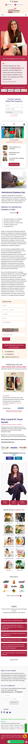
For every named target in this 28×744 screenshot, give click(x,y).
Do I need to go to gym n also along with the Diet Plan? (14, 653)
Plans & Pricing (20, 4)
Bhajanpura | (22, 725)
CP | (16, 728)
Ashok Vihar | (11, 725)
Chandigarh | (24, 727)
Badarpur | (17, 725)
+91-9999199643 (9, 351)
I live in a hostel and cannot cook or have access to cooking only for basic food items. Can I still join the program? (13, 646)
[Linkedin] (17, 1)
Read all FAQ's (14, 660)
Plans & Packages (14, 164)
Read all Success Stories (14, 411)
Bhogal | (12, 727)
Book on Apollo (18, 458)
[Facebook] (10, 1)
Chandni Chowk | (4, 728)
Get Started (9, 4)
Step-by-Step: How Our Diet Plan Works (13, 620)
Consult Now (13, 212)
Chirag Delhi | (12, 728)
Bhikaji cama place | (5, 727)
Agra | (2, 725)
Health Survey (26, 728)
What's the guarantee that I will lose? (12, 640)
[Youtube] (14, 1)
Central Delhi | (17, 727)
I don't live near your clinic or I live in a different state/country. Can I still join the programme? (12, 627)
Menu (13, 15)
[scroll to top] (26, 742)
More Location (21, 728)
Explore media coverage (13, 595)
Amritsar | (6, 725)
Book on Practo (10, 458)
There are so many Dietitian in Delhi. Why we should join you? (13, 634)
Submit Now (6, 339)
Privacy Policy (18, 737)
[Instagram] (12, 1)
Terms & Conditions (10, 737)
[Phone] (24, 735)
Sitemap (3, 737)
